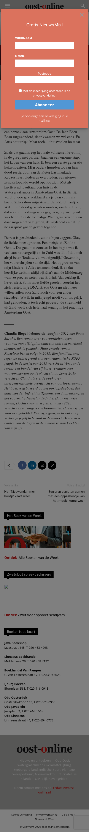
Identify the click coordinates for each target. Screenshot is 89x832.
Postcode (44, 73)
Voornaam (23, 38)
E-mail (19, 56)
